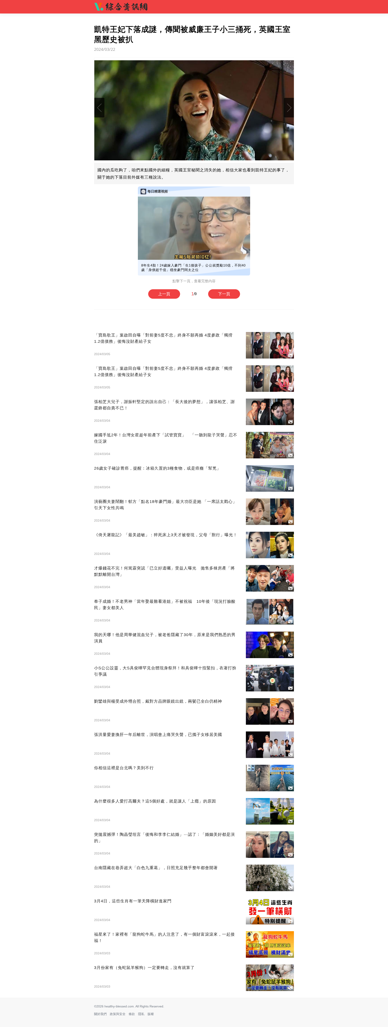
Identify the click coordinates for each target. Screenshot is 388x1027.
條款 (132, 1014)
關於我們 (100, 1014)
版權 (151, 1014)
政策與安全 (118, 1014)
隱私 (141, 1014)
